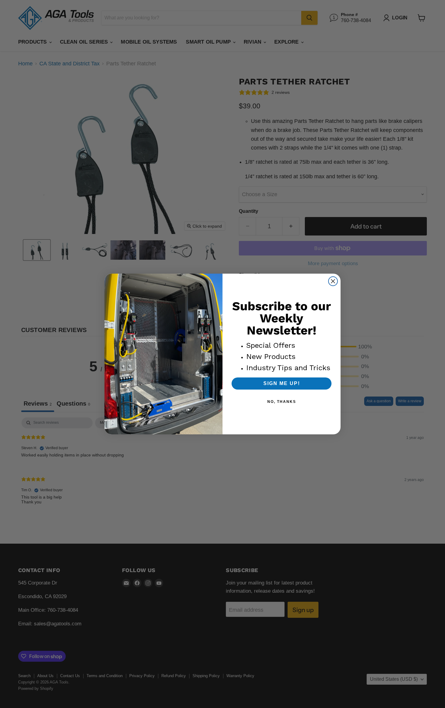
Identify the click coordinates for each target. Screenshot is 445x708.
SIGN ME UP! (281, 383)
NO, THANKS (281, 402)
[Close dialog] (333, 281)
